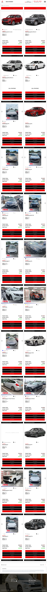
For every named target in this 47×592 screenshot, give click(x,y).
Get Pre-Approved (12, 48)
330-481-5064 (38, 1)
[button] (22, 20)
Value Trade (12, 50)
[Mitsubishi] (2, 2)
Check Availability (12, 52)
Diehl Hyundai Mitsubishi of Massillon (7, 55)
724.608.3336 (20, 55)
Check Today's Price (12, 46)
